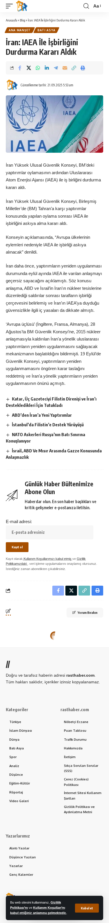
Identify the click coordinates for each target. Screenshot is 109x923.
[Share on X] (29, 67)
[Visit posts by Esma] (12, 85)
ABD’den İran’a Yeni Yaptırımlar (42, 415)
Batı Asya (46, 30)
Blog (22, 20)
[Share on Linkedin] (47, 67)
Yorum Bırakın (87, 612)
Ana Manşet (20, 30)
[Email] (65, 67)
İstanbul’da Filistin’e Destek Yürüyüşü (48, 424)
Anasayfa (11, 20)
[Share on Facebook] (20, 67)
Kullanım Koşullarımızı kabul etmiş (48, 558)
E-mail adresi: (19, 521)
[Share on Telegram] (56, 67)
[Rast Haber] (22, 6)
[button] (87, 908)
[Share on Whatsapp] (38, 67)
